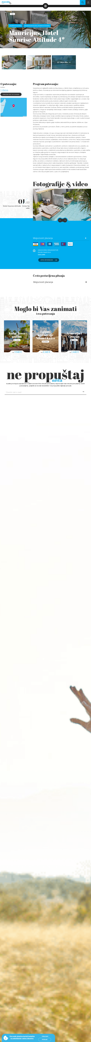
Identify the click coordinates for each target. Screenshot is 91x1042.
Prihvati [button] (44, 1039)
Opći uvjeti (41, 254)
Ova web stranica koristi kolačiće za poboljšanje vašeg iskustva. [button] (22, 1037)
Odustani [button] (45, 1036)
